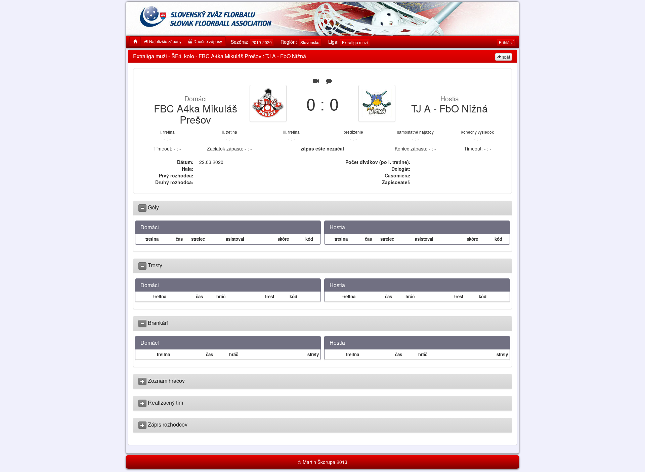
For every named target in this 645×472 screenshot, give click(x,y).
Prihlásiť (506, 42)
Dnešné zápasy (207, 41)
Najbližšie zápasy (164, 41)
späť (505, 57)
